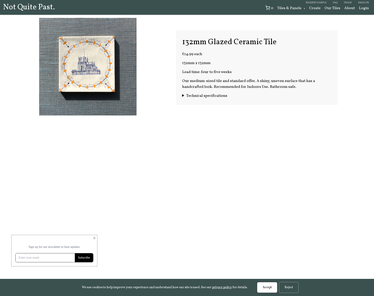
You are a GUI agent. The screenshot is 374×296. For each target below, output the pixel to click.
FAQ (335, 2)
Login (364, 8)
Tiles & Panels (289, 8)
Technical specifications (206, 96)
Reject (289, 287)
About (349, 8)
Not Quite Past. (29, 7)
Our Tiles (332, 8)
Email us (363, 2)
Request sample (316, 2)
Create (315, 8)
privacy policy (222, 287)
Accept (267, 287)
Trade (348, 2)
